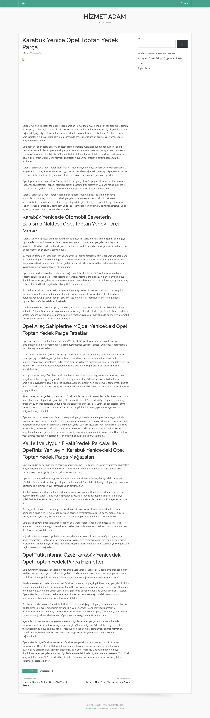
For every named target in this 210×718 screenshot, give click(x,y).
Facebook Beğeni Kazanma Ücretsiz (156, 53)
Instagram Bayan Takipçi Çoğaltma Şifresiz (160, 58)
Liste (140, 63)
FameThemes (92, 708)
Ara (139, 38)
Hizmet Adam (105, 16)
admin (25, 52)
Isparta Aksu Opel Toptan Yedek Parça (108, 682)
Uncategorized (46, 670)
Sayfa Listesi (144, 68)
